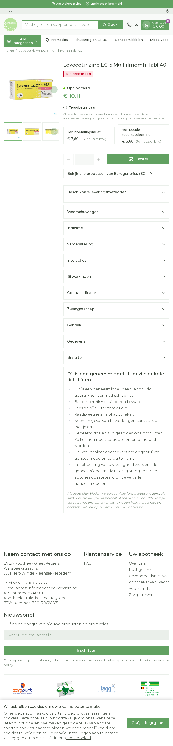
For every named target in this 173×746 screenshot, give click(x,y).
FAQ (88, 563)
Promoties (59, 40)
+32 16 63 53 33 (34, 583)
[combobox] (60, 24)
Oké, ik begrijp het (148, 723)
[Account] (136, 24)
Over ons (137, 563)
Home (9, 51)
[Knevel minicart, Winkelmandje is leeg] (146, 25)
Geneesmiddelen (129, 40)
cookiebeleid (78, 738)
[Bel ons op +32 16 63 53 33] (129, 24)
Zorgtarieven (141, 595)
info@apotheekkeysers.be (52, 588)
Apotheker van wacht (149, 582)
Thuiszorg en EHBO (91, 40)
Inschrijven (86, 650)
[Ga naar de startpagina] (10, 24)
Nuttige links (141, 570)
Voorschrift (139, 588)
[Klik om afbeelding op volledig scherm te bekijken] (31, 89)
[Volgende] (54, 89)
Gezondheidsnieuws (148, 576)
